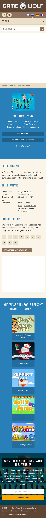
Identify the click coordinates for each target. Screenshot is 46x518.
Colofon (5, 511)
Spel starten (22, 133)
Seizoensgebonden (26, 208)
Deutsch (37, 15)
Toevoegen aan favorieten (22, 139)
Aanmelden (23, 497)
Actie (20, 203)
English (28, 15)
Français (42, 15)
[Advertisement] (23, 58)
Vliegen (27, 203)
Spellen (12, 85)
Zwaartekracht (30, 205)
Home (4, 85)
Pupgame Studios (31, 121)
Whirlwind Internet (20, 515)
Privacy (34, 511)
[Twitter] (9, 15)
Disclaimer (25, 511)
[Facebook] (4, 15)
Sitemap (14, 511)
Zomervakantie (24, 211)
